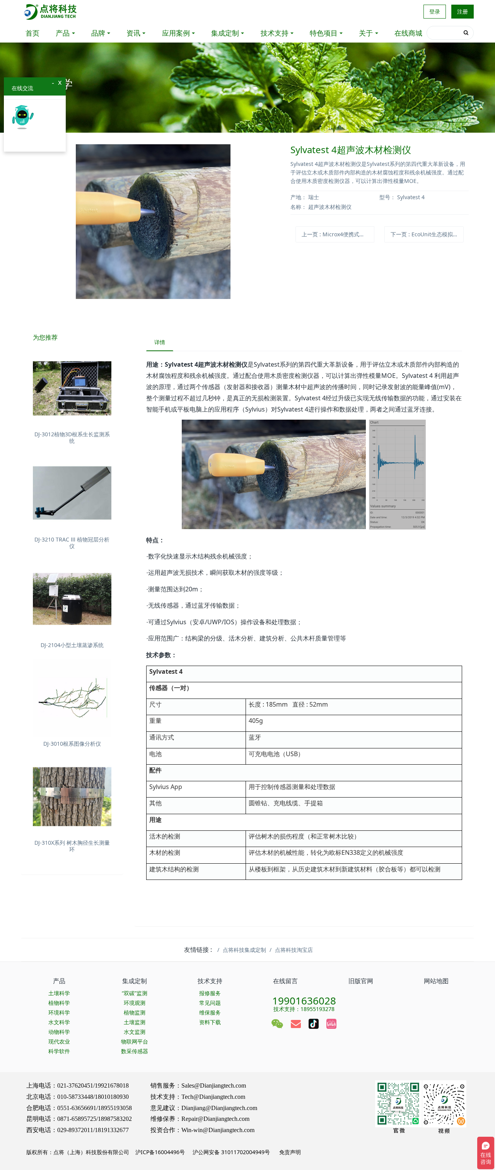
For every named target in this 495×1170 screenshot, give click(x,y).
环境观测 (134, 1002)
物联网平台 (134, 1041)
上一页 (338, 234)
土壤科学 (59, 993)
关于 (366, 33)
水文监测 (134, 1031)
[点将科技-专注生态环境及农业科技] (50, 11)
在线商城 (408, 33)
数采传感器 (134, 1051)
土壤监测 (134, 1022)
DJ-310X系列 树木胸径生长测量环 (72, 846)
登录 (434, 11)
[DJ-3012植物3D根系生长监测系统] (72, 388)
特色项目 (324, 33)
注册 (462, 11)
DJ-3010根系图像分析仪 (72, 743)
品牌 (98, 33)
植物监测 (134, 1012)
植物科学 (59, 1002)
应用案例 (176, 33)
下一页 (427, 234)
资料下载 (210, 1022)
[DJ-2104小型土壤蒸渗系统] (72, 599)
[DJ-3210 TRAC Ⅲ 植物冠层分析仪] (72, 493)
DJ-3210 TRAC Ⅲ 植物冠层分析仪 (71, 543)
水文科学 (59, 1022)
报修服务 (210, 993)
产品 (63, 33)
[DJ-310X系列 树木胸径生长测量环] (72, 796)
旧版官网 (360, 981)
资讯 (133, 33)
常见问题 (210, 1002)
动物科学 (59, 1031)
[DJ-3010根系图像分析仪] (72, 698)
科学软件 (59, 1051)
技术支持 (274, 33)
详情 (159, 342)
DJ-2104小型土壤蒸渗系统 (72, 645)
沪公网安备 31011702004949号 (231, 1152)
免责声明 (289, 1152)
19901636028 (304, 998)
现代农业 (59, 1041)
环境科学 (59, 1012)
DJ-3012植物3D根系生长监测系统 (72, 437)
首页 (32, 33)
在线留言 (285, 981)
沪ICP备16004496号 (160, 1152)
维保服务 (210, 1012)
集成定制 (225, 33)
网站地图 (436, 981)
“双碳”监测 (134, 993)
